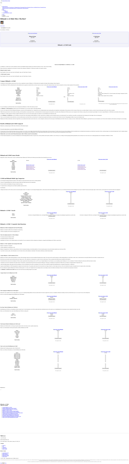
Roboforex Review (30, 7)
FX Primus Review (19, 8)
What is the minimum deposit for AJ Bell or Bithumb (10, 411)
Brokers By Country (5, 455)
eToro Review (11, 7)
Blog (3, 9)
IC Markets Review (17, 7)
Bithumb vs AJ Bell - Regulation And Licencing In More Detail (12, 412)
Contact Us (6, 11)
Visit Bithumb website (52, 101)
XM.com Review (25, 8)
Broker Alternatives (5, 454)
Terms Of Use (4, 448)
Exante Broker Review (12, 8)
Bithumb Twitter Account (30, 164)
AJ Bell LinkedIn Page (81, 168)
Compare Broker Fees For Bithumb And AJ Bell (10, 413)
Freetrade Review (43, 7)
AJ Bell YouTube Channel (81, 169)
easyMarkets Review (36, 7)
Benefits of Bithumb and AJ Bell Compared (9, 408)
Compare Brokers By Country (7, 12)
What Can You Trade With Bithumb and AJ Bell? (10, 417)
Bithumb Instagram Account (30, 167)
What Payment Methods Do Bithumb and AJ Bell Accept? (11, 416)
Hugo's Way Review (5, 7)
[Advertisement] (64, 56)
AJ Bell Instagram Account (81, 167)
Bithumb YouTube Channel (30, 169)
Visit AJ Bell (96, 40)
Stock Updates (4, 456)
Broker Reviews (5, 6)
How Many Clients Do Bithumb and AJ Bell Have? (10, 415)
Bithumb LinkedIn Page (30, 168)
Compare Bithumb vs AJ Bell (7, 407)
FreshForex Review (5, 8)
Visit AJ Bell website (71, 101)
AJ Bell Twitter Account (81, 164)
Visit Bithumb (32, 40)
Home (3, 14)
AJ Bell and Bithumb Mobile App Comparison (9, 409)
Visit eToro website (101, 101)
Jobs (3, 446)
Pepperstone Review (23, 7)
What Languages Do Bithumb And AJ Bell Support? (10, 414)
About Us (4, 10)
